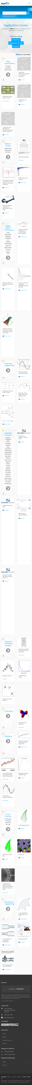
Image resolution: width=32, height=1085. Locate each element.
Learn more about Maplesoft (7, 1000)
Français (14, 1076)
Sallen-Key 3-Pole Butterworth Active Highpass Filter (23, 394)
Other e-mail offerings (9, 1054)
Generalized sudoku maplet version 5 (7, 97)
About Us (4, 982)
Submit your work (10, 16)
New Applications (10, 62)
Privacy (5, 1082)
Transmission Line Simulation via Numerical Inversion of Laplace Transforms (8, 129)
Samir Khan (22, 79)
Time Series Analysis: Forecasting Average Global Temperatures (8, 775)
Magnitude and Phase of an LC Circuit (8, 391)
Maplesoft (22, 441)
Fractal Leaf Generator (24, 825)
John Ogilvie (21, 727)
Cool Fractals (8, 815)
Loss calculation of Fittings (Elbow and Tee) (23, 914)
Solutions (5, 1037)
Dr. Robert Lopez (23, 236)
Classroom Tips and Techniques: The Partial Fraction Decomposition (23, 231)
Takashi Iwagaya (7, 424)
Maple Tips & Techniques (9, 228)
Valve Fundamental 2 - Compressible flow (8, 965)
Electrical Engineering (9, 364)
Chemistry (9, 711)
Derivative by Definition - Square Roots (23, 437)
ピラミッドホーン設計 (8, 421)
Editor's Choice (8, 145)
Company (5, 1043)
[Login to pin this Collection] (3, 80)
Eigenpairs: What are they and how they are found (8, 284)
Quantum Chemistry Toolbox (9, 643)
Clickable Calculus (8, 434)
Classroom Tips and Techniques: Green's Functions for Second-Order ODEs (8, 330)
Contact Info (4, 1005)
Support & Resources (7, 1040)
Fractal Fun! (21, 854)
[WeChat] (17, 1025)
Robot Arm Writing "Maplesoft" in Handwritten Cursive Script (7, 207)
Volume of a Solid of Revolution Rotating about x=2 (7, 576)
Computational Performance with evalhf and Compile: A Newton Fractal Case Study (8, 886)
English (9, 1076)
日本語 (24, 1076)
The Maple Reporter (9, 1051)
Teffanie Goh (21, 655)
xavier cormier (6, 101)
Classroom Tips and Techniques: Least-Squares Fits (23, 742)
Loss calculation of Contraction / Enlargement (7, 940)
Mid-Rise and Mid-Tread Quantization (23, 372)
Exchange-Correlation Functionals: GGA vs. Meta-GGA (24, 650)
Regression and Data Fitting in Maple (23, 774)
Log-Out (4, 1065)
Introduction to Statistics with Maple (7, 796)
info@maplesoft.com (9, 1017)
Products (5, 1033)
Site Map (27, 1082)
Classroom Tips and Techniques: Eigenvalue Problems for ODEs (23, 285)
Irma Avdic (5, 679)
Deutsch (19, 1076)
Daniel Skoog (5, 779)
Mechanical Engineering (9, 903)
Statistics (8, 736)
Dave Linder (5, 892)
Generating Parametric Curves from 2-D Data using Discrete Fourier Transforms (8, 182)
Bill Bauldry (21, 160)
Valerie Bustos (23, 182)
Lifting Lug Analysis (23, 939)
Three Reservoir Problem (22, 100)
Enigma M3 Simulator (24, 157)
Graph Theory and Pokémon (23, 178)
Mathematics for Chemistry (22, 723)
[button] (29, 9)
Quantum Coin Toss (7, 675)
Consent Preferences (13, 1082)
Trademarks (21, 1082)
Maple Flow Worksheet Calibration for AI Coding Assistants (24, 74)
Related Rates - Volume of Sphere (23, 514)
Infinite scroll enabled (23, 54)
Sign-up (4, 1061)
